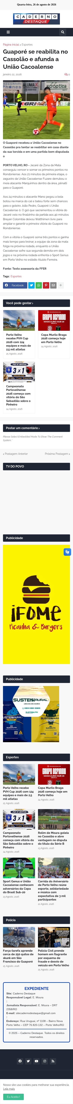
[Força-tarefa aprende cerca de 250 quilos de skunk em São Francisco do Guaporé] (19, 937)
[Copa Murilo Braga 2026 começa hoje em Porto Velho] (54, 320)
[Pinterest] (46, 285)
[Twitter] (31, 285)
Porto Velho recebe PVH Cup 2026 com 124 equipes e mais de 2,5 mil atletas (18, 342)
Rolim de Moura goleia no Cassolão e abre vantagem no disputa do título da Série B (53, 838)
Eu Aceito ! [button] (13, 1096)
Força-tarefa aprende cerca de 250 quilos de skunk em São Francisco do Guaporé (18, 956)
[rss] (53, 1061)
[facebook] (20, 1061)
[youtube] (36, 1061)
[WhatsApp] (39, 285)
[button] (8, 32)
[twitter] (28, 1061)
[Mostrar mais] (60, 285)
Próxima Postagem (56, 453)
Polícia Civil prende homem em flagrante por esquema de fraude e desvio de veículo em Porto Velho (53, 958)
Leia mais (9, 1088)
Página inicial (11, 44)
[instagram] (45, 1061)
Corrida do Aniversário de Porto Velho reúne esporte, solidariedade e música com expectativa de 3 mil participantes (53, 890)
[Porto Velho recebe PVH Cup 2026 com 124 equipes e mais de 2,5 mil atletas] (19, 320)
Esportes (27, 44)
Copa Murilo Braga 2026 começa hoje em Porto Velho (54, 338)
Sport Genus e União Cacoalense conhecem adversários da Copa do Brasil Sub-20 (18, 887)
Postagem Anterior (16, 453)
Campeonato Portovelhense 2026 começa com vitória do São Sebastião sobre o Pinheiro (18, 395)
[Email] (53, 285)
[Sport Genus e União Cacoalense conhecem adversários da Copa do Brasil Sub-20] (19, 868)
